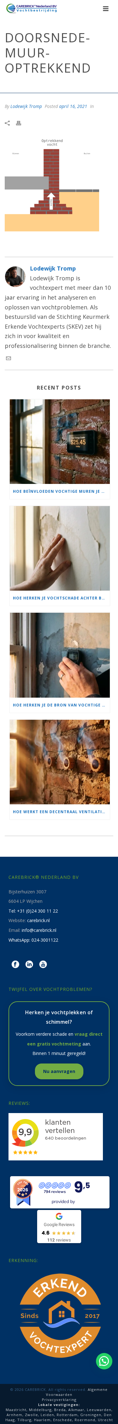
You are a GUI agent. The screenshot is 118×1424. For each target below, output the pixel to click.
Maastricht (16, 1409)
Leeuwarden (99, 1409)
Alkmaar (76, 1409)
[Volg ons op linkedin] (29, 965)
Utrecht (105, 1419)
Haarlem (42, 1419)
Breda (60, 1409)
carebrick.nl (38, 920)
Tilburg (24, 1419)
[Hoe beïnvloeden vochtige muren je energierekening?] (60, 441)
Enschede (62, 1419)
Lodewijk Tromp (26, 106)
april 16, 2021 (73, 106)
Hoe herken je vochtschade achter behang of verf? (61, 598)
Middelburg (40, 1409)
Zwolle (31, 1414)
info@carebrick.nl (39, 930)
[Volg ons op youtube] (43, 965)
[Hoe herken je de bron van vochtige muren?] (60, 655)
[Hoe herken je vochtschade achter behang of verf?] (60, 548)
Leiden (47, 1414)
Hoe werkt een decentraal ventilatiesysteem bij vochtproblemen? (61, 811)
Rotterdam (67, 1414)
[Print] (21, 123)
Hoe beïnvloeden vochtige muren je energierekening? (61, 491)
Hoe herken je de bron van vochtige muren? (61, 705)
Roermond (85, 1419)
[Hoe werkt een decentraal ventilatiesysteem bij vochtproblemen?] (60, 762)
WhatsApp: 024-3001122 (33, 940)
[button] (104, 1361)
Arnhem (14, 1414)
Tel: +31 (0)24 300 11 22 (33, 911)
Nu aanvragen (59, 1071)
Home (18, 85)
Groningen (90, 1414)
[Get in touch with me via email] (8, 358)
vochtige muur (44, 85)
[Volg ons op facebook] (15, 965)
